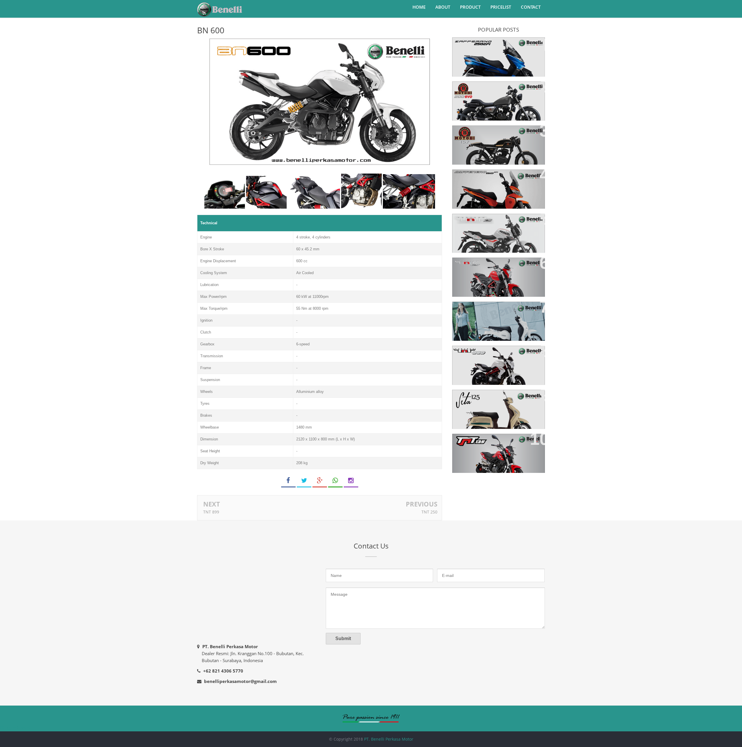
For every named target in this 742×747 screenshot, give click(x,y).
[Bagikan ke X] (304, 480)
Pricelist (500, 7)
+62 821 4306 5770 (223, 671)
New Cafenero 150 (479, 177)
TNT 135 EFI (471, 441)
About (442, 7)
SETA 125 (467, 397)
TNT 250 (429, 512)
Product (470, 7)
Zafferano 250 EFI (478, 45)
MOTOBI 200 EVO (477, 89)
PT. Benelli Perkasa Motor (388, 739)
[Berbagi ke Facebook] (288, 480)
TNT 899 (211, 512)
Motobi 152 (470, 133)
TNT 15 (465, 221)
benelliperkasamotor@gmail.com (240, 681)
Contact (531, 7)
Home (418, 7)
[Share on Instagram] (351, 480)
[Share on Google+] (319, 480)
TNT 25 (465, 265)
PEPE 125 (468, 309)
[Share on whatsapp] (335, 480)
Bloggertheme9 (15, 727)
